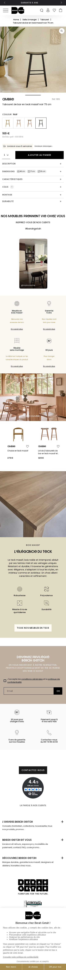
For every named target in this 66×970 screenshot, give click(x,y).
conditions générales (32, 679)
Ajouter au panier (39, 155)
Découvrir (33, 416)
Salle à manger (30, 19)
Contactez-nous (33, 770)
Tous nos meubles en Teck (33, 627)
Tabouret (45, 19)
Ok (58, 691)
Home (16, 19)
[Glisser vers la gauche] (5, 3)
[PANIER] (60, 10)
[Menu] (5, 10)
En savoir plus (17, 329)
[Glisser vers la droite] (61, 3)
